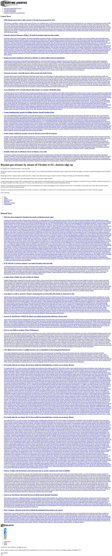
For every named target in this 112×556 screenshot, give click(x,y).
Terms (5, 544)
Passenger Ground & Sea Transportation (14, 13)
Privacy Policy (67, 550)
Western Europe (8, 200)
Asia (5, 197)
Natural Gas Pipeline (9, 203)
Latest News (7, 541)
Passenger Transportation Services (13, 8)
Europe (6, 198)
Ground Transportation (10, 11)
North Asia (7, 201)
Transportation (7, 204)
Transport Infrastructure (10, 10)
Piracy (5, 543)
